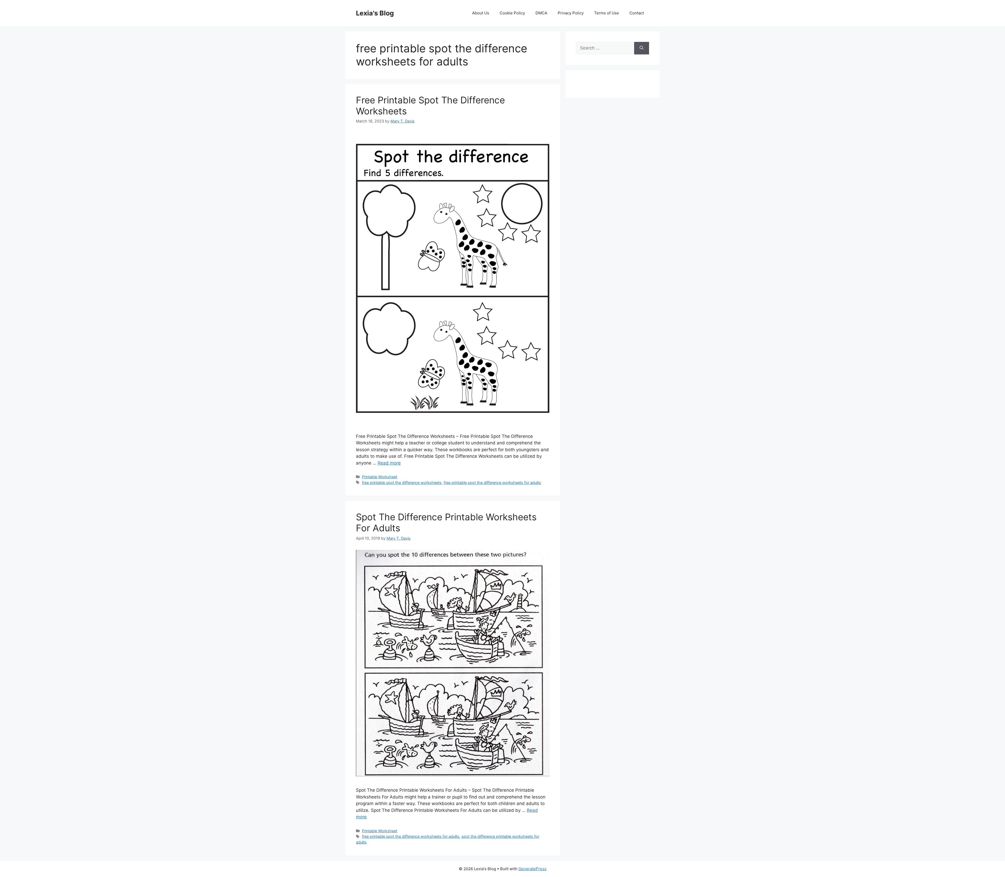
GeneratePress (532, 868)
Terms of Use (606, 12)
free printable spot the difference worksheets (402, 482)
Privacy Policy (571, 12)
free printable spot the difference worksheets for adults (492, 482)
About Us (480, 12)
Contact (636, 12)
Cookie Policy (512, 12)
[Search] (641, 48)
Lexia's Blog (375, 13)
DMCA (541, 12)
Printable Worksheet (379, 476)
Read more (389, 463)
